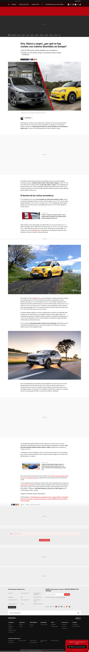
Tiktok (80, 4)
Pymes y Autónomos (76, 626)
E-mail (36, 59)
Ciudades (46, 35)
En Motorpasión (45, 213)
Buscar (78, 613)
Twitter (78, 4)
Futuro (22, 603)
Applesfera (10, 628)
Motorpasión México (55, 640)
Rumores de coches (12, 599)
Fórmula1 (10, 593)
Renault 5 (35, 298)
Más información (46, 650)
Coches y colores (36, 504)
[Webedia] (78, 1)
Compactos (10, 597)
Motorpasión (53, 624)
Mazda (32, 35)
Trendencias (64, 624)
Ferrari (28, 35)
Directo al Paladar (43, 624)
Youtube (75, 4)
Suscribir (67, 594)
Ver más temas (12, 607)
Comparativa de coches (36, 600)
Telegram (68, 4)
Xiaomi (23, 35)
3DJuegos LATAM (22, 640)
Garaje (55, 35)
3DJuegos (21, 624)
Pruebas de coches (37, 597)
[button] (28, 118)
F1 (42, 4)
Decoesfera (64, 626)
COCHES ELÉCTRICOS (24, 4)
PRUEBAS (14, 4)
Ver (45, 540)
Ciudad (41, 35)
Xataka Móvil (10, 626)
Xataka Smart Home (12, 630)
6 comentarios (25, 59)
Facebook (71, 4)
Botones (36, 35)
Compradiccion (64, 628)
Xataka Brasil (10, 642)
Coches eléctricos (25, 593)
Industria (28, 504)
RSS (64, 606)
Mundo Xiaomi (11, 632)
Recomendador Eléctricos (52, 4)
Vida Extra (21, 626)
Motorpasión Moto (54, 626)
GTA (59, 35)
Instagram (73, 4)
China (19, 35)
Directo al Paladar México (43, 641)
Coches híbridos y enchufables (37, 594)
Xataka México (11, 640)
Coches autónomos (12, 603)
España (51, 35)
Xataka (9, 624)
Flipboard (34, 59)
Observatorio (35, 4)
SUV (22, 597)
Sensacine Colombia (33, 642)
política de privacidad (61, 597)
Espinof (31, 626)
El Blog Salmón (75, 624)
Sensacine (32, 624)
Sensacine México (33, 640)
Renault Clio (36, 230)
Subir (77, 618)
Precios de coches (25, 599)
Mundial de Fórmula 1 (38, 603)
